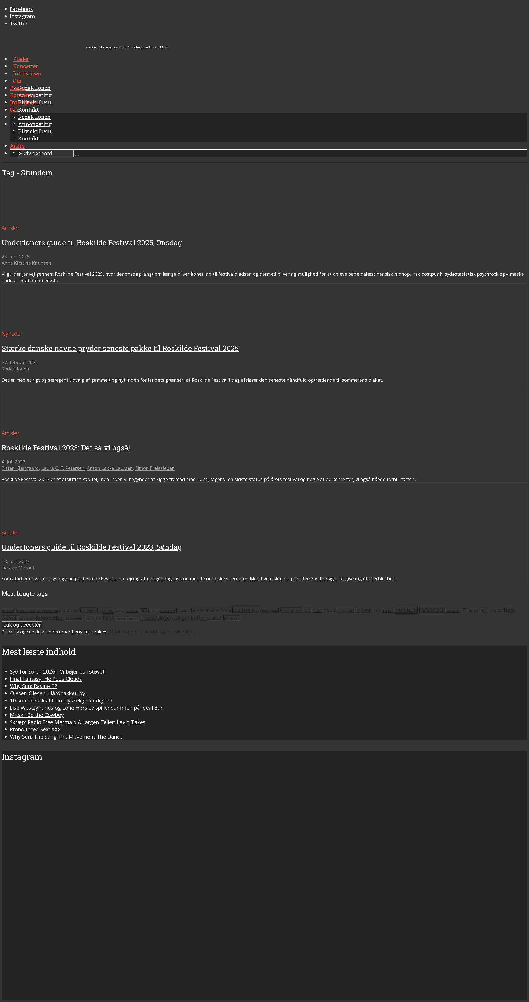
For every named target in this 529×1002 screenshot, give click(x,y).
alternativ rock (69, 610)
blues (143, 611)
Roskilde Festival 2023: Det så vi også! (66, 447)
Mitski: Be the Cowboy (37, 715)
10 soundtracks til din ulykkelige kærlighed (61, 700)
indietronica (453, 610)
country (153, 611)
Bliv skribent (35, 131)
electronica (246, 609)
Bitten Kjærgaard (20, 468)
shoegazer (148, 618)
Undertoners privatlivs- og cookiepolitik (152, 631)
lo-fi (485, 610)
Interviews (24, 102)
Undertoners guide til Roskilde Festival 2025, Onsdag (92, 242)
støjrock (214, 618)
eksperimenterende (212, 610)
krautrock (474, 611)
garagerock (345, 610)
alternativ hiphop (25, 610)
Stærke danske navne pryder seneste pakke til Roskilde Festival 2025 (120, 348)
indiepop (405, 609)
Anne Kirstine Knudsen (26, 263)
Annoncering (35, 123)
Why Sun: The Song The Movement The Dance (66, 736)
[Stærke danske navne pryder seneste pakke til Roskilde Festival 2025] (40, 326)
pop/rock (9, 618)
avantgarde (132, 610)
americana (106, 610)
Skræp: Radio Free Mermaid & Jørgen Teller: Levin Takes (77, 722)
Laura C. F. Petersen (63, 468)
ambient (88, 610)
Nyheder (12, 333)
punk (90, 618)
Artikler (10, 228)
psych (60, 618)
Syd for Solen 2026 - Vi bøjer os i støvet (57, 671)
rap (98, 618)
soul (203, 618)
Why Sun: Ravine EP (33, 686)
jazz (464, 611)
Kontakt (28, 138)
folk (306, 609)
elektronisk (290, 610)
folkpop (317, 610)
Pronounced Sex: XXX (35, 729)
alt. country (8, 610)
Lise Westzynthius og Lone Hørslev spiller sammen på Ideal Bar (86, 707)
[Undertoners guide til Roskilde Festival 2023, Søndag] (40, 525)
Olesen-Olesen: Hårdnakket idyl (48, 693)
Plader (18, 87)
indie (377, 610)
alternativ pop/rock (46, 610)
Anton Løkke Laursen (110, 468)
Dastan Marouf (18, 567)
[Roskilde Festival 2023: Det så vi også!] (40, 426)
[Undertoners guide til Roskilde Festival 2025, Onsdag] (40, 220)
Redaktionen (34, 116)
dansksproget (167, 610)
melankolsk (496, 610)
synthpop (232, 618)
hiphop (364, 610)
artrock (119, 611)
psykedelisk (75, 618)
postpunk (27, 618)
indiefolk (387, 610)
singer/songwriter (178, 617)
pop (510, 609)
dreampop (184, 610)
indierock (432, 609)
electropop (269, 610)
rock (108, 617)
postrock (46, 618)
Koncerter (22, 95)
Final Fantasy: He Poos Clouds (46, 678)
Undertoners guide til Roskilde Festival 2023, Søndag (92, 547)
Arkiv (17, 145)
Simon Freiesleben (155, 468)
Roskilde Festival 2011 (128, 618)
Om (14, 109)
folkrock (329, 610)
